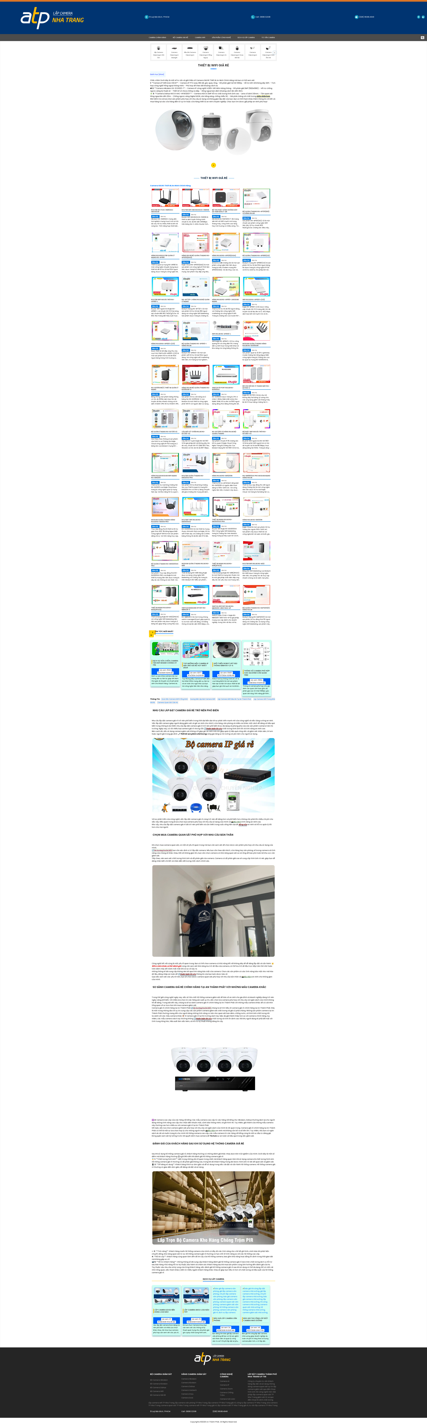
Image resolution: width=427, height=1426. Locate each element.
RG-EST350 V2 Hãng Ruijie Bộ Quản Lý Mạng (224, 433)
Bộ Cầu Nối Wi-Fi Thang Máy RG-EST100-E (256, 387)
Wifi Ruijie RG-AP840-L (221, 334)
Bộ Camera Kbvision (158, 1383)
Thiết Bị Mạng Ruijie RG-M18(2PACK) (222, 564)
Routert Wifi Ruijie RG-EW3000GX (191, 521)
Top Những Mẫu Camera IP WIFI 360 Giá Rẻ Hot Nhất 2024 (195, 664)
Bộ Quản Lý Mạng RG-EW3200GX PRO (164, 565)
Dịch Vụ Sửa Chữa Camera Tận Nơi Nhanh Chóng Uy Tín (165, 662)
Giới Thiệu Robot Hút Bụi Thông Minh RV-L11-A (225, 664)
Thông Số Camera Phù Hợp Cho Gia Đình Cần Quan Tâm (257, 672)
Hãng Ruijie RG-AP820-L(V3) (163, 344)
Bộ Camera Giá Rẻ (180, 37)
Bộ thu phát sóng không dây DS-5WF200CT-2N (224, 211)
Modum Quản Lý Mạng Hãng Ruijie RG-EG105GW (254, 345)
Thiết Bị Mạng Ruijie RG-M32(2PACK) (161, 609)
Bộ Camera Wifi (156, 1391)
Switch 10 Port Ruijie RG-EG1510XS (223, 389)
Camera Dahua (188, 1386)
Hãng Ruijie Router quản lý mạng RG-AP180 (162, 256)
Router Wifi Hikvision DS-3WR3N (195, 210)
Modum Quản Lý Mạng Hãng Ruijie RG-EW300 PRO (163, 521)
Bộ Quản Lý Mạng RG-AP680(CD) (256, 255)
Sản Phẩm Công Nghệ (221, 37)
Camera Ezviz (187, 1397)
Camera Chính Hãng (159, 37)
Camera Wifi (200, 37)
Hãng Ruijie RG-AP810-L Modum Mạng (225, 300)
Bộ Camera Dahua (158, 1387)
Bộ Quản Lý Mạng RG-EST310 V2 (164, 432)
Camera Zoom (226, 1388)
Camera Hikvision (188, 1379)
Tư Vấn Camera (268, 37)
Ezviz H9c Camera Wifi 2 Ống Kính (175, 699)
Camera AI (224, 1381)
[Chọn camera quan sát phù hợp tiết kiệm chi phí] (274, 52)
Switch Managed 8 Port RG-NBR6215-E (194, 609)
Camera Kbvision (188, 1382)
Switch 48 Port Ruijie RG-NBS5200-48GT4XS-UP (223, 607)
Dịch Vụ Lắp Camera (246, 37)
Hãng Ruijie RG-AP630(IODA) (224, 255)
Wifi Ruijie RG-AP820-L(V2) (254, 299)
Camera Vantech (189, 1390)
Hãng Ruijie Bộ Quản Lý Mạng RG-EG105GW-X (196, 389)
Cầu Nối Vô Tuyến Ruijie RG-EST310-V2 (193, 433)
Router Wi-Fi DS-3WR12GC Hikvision (162, 211)
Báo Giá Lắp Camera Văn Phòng (225, 1319)
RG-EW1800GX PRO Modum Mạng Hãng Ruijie (256, 477)
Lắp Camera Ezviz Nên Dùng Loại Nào (164, 1311)
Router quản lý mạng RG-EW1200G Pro (193, 477)
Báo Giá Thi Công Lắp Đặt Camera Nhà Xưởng (255, 1319)
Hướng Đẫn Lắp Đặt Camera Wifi (202, 699)
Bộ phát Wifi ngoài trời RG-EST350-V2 (254, 433)
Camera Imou (187, 1394)
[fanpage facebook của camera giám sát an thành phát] (418, 17)
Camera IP (224, 1385)
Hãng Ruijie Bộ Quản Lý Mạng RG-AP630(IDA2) (196, 256)
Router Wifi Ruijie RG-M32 (253, 563)
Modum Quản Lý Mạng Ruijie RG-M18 (195, 564)
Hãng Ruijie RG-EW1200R (222, 476)
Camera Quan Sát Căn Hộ (168, 702)
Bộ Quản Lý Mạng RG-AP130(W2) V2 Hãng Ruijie (256, 212)
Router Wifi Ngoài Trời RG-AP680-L (162, 300)
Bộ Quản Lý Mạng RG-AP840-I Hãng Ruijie (194, 345)
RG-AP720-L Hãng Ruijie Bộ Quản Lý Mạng (195, 300)
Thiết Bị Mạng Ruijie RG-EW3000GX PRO (222, 520)
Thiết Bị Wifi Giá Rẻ (213, 65)
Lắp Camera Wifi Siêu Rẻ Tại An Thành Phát (234, 699)
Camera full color (227, 1399)
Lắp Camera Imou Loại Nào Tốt (196, 1311)
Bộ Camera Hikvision (159, 1380)
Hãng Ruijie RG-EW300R (252, 520)
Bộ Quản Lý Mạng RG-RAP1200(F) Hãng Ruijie (256, 609)
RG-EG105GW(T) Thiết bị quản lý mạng (164, 389)
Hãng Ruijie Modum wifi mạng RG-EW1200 (164, 477)
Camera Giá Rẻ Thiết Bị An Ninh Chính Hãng (170, 185)
